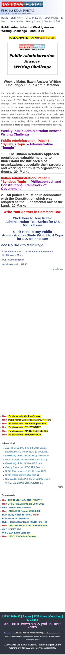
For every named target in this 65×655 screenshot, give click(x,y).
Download (48, 21)
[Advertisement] (32, 306)
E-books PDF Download (15, 518)
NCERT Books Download (15, 522)
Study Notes (17, 18)
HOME (4, 18)
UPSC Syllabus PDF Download (16, 507)
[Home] (22, 6)
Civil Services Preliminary (39, 251)
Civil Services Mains (12, 255)
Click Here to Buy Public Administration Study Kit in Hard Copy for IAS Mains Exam (32, 235)
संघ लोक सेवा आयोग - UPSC (15, 264)
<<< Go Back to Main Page (22, 245)
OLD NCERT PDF (11, 529)
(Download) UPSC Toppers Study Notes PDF (27, 455)
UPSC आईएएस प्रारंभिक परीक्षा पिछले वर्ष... (23, 475)
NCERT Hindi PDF (39, 522)
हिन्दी (58, 21)
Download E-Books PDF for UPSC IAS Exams (27, 479)
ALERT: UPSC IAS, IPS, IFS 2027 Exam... (26, 448)
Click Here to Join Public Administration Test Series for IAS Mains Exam (32, 221)
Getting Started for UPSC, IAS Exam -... (24, 467)
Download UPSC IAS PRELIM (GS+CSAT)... (27, 452)
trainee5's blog (57, 269)
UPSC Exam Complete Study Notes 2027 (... (27, 459)
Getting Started (33, 21)
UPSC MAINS (51, 18)
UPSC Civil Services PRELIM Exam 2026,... (26, 471)
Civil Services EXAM (13, 251)
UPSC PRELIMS (34, 18)
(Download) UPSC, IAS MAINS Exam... (24, 463)
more (60, 487)
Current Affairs (17, 21)
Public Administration (13, 259)
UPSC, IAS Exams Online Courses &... (24, 483)
